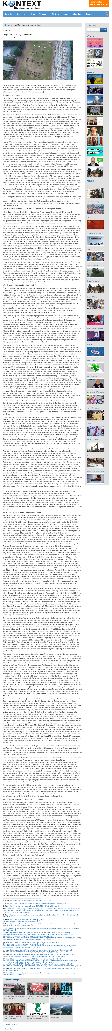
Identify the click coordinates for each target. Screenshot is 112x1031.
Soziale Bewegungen (93, 408)
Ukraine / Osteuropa (93, 440)
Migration (89, 344)
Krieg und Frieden (92, 297)
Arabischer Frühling (93, 202)
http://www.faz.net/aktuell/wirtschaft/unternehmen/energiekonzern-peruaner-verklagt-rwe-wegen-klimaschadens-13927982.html (40, 974)
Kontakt (89, 14)
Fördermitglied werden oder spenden (99, 3)
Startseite (8, 14)
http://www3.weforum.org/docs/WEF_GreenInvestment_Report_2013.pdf (35, 959)
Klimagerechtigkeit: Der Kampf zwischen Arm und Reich (14, 997)
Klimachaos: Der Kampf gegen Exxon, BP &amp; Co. (13, 1017)
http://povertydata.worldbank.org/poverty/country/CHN (21, 921)
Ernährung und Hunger (94, 233)
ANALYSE (90, 72)
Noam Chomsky (92, 376)
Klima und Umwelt (92, 265)
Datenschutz (9, 1029)
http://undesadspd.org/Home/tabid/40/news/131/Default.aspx (24, 960)
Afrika (88, 186)
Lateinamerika (91, 313)
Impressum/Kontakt (11, 1024)
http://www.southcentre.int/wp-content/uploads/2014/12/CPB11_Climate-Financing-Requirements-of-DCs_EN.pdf (42, 966)
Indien (88, 249)
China (88, 217)
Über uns (43, 14)
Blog (33, 14)
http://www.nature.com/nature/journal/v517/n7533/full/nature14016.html (34, 906)
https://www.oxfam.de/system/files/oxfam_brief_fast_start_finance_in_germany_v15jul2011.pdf (35, 952)
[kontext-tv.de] (22, 4)
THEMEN (90, 181)
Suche (104, 30)
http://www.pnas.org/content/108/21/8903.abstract (20, 934)
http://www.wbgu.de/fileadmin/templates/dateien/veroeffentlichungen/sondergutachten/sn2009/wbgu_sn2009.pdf (41, 938)
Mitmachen (77, 14)
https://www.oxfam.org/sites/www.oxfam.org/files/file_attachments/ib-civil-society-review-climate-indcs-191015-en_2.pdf (41, 916)
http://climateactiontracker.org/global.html (17, 910)
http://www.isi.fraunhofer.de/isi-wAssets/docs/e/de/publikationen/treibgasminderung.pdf (39, 933)
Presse (65, 14)
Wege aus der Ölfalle (57, 1017)
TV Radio (55, 14)
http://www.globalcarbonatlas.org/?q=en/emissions (27, 919)
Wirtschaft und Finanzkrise (95, 471)
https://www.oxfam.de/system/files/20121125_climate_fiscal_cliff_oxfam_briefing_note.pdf (41, 950)
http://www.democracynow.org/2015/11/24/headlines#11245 (30, 900)
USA (88, 455)
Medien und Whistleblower (95, 329)
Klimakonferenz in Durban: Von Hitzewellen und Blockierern (37, 1017)
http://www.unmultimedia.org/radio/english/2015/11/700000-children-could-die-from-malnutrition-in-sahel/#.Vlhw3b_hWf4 (41, 969)
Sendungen (21, 14)
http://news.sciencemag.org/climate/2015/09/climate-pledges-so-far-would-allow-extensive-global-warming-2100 (41, 911)
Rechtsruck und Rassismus (95, 392)
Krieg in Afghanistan (93, 281)
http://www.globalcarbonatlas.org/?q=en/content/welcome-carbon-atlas (27, 939)
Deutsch (107, 13)
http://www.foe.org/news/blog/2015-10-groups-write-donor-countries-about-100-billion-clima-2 (35, 956)
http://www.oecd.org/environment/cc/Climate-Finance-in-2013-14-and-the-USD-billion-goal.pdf (42, 954)
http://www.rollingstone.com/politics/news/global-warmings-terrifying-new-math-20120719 (40, 903)
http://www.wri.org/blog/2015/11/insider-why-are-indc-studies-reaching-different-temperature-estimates (44, 909)
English (107, 14)
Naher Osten (91, 360)
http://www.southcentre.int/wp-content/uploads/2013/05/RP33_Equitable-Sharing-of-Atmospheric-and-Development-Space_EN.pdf (37, 963)
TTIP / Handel (91, 424)
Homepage (8, 25)
